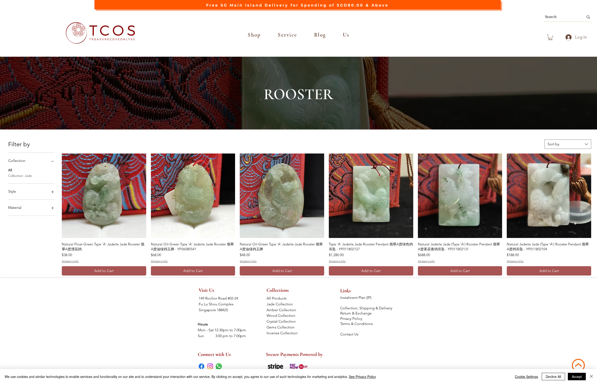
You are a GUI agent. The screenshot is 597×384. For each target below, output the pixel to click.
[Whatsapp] (218, 366)
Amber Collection (283, 310)
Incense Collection (282, 333)
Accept (577, 376)
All (10, 170)
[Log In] (567, 37)
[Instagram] (210, 366)
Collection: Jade (20, 176)
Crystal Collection (282, 321)
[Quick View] (104, 196)
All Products (283, 298)
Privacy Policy (351, 318)
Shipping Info (70, 261)
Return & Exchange (356, 313)
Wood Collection (283, 315)
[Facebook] (201, 366)
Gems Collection (283, 327)
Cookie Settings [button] (526, 376)
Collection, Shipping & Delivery (366, 308)
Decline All (553, 376)
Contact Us (349, 334)
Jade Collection (283, 304)
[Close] (591, 376)
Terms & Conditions (357, 323)
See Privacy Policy (362, 376)
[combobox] (568, 144)
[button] (254, 35)
